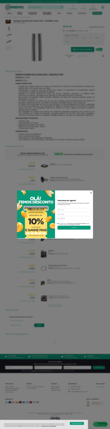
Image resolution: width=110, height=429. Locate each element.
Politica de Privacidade (80, 223)
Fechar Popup (91, 193)
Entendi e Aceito (77, 423)
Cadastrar (74, 227)
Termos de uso (71, 223)
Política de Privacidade (49, 426)
